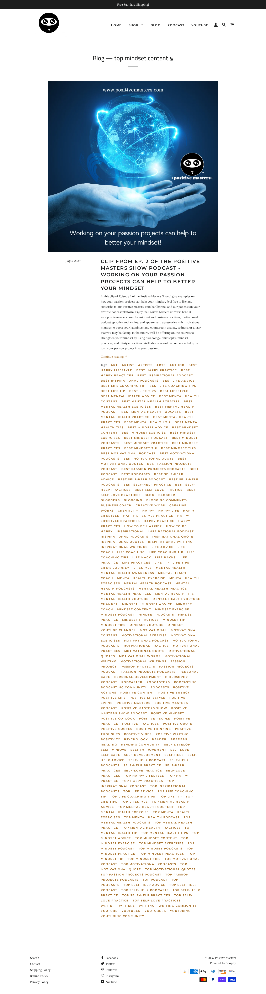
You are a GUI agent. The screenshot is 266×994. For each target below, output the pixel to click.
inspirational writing (170, 541)
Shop (134, 25)
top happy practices (142, 781)
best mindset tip (140, 448)
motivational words (140, 656)
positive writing (172, 734)
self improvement (148, 749)
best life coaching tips (172, 385)
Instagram (112, 976)
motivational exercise (144, 635)
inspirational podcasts (124, 536)
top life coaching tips (132, 796)
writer (108, 905)
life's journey (115, 567)
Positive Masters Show (144, 708)
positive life (113, 697)
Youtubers (155, 910)
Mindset (130, 604)
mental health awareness (127, 573)
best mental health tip (147, 422)
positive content (137, 692)
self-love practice (143, 770)
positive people (154, 718)
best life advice (179, 380)
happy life (168, 510)
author (177, 365)
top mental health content (146, 807)
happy (148, 510)
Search (34, 958)
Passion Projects (138, 666)
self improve (114, 749)
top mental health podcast (152, 817)
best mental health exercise (151, 401)
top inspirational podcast (137, 783)
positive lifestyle (147, 697)
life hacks (165, 557)
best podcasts (135, 474)
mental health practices (126, 593)
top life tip (170, 796)
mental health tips (174, 593)
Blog (156, 25)
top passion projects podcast (131, 874)
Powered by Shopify (223, 963)
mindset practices (140, 619)
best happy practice (156, 370)
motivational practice (146, 645)
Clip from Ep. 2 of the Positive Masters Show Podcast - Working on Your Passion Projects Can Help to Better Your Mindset (150, 274)
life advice (162, 547)
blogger (166, 495)
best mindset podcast (146, 437)
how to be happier (143, 526)
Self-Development (142, 755)
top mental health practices (151, 827)
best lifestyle (174, 391)
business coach (116, 505)
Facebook (111, 958)
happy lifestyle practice (148, 515)
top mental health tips (164, 833)
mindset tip (174, 619)
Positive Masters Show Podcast (144, 710)
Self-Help (174, 755)
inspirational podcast (171, 531)
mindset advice (157, 604)
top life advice (138, 791)
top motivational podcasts (148, 864)
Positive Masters (225, 958)
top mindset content (156, 838)
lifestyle (142, 567)
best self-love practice (159, 489)
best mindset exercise (144, 432)
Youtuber (131, 910)
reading (109, 744)
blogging (133, 500)
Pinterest (111, 970)
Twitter (110, 964)
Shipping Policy (40, 970)
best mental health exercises (147, 404)
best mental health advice (128, 396)
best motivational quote (148, 458)
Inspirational (130, 531)
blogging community (167, 500)
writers (127, 905)
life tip (161, 562)
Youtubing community (122, 916)
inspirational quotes (122, 541)
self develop (177, 744)
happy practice (159, 521)
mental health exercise (141, 578)
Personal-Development (137, 677)
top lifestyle (134, 801)
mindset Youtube (146, 625)
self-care (110, 755)
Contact (35, 964)
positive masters (133, 703)
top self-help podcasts (145, 890)
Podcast (175, 25)
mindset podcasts (156, 614)
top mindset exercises (161, 843)
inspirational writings (124, 547)
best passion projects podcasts (153, 469)
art (114, 365)
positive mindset (167, 713)
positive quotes (116, 729)
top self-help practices (146, 895)
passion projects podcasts (148, 671)
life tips (181, 562)
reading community (140, 744)
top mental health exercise (143, 809)
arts (161, 365)
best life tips (142, 391)
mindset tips (113, 625)
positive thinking (153, 729)
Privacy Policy (39, 982)
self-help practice (142, 765)
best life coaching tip (123, 385)
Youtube (199, 25)
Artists (145, 365)
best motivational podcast (128, 453)
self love (180, 749)
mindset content (134, 609)
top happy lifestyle (144, 775)
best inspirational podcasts (130, 380)
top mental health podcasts (146, 820)
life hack (141, 557)
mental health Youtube (125, 599)
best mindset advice (148, 427)
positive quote (177, 723)
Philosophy (176, 677)
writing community (178, 905)
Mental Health (171, 567)
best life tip (113, 391)
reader (159, 739)
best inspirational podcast (165, 375)
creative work (150, 505)
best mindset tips (178, 448)
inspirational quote (172, 536)
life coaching (131, 552)
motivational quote (144, 651)
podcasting (185, 682)
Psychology (136, 739)
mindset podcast (117, 614)
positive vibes (138, 734)
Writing (147, 905)
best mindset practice (145, 443)
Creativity (128, 510)
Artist (128, 365)
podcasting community (124, 687)
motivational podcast (146, 640)
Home (116, 25)
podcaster (132, 682)
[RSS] (171, 59)
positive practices (140, 723)
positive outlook (118, 718)
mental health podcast (148, 583)
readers (179, 739)
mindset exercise (172, 609)
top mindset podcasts (160, 848)
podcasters (158, 682)
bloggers (110, 500)
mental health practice (163, 588)
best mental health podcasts (151, 411)
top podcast (155, 879)
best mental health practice (147, 414)
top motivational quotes (170, 869)
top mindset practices (161, 853)
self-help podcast (146, 760)
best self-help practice (147, 484)
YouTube (111, 982)
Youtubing (180, 910)
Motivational (153, 630)
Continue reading (112, 357)
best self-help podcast (141, 479)
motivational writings (143, 661)
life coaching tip (166, 552)
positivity (110, 739)
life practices (136, 562)
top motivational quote (144, 866)
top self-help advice (144, 884)
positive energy (174, 692)
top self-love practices (157, 900)
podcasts (159, 687)
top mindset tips (143, 858)
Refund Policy (39, 976)
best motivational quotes (144, 461)
